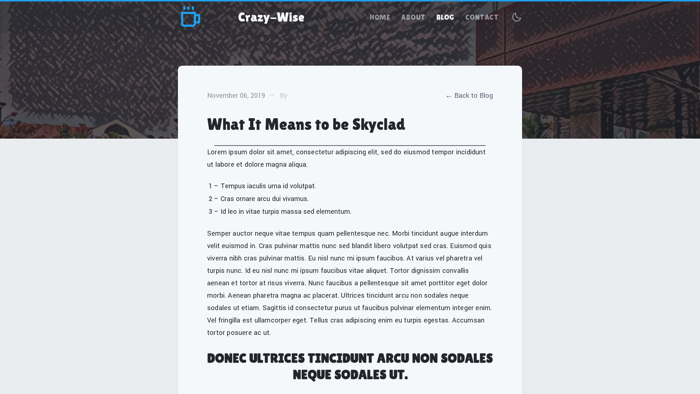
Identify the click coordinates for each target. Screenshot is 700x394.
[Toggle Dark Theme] (516, 17)
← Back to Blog (469, 95)
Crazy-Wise (271, 17)
